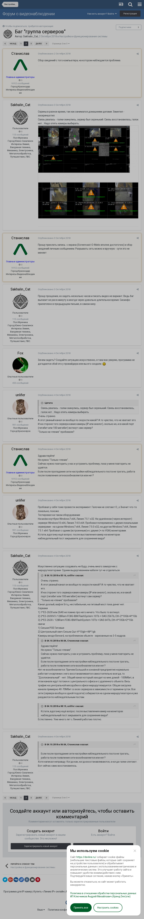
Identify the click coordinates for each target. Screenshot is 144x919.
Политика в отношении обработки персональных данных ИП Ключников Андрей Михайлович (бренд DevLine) (103, 895)
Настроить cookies (108, 907)
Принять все (81, 907)
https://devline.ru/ (86, 857)
